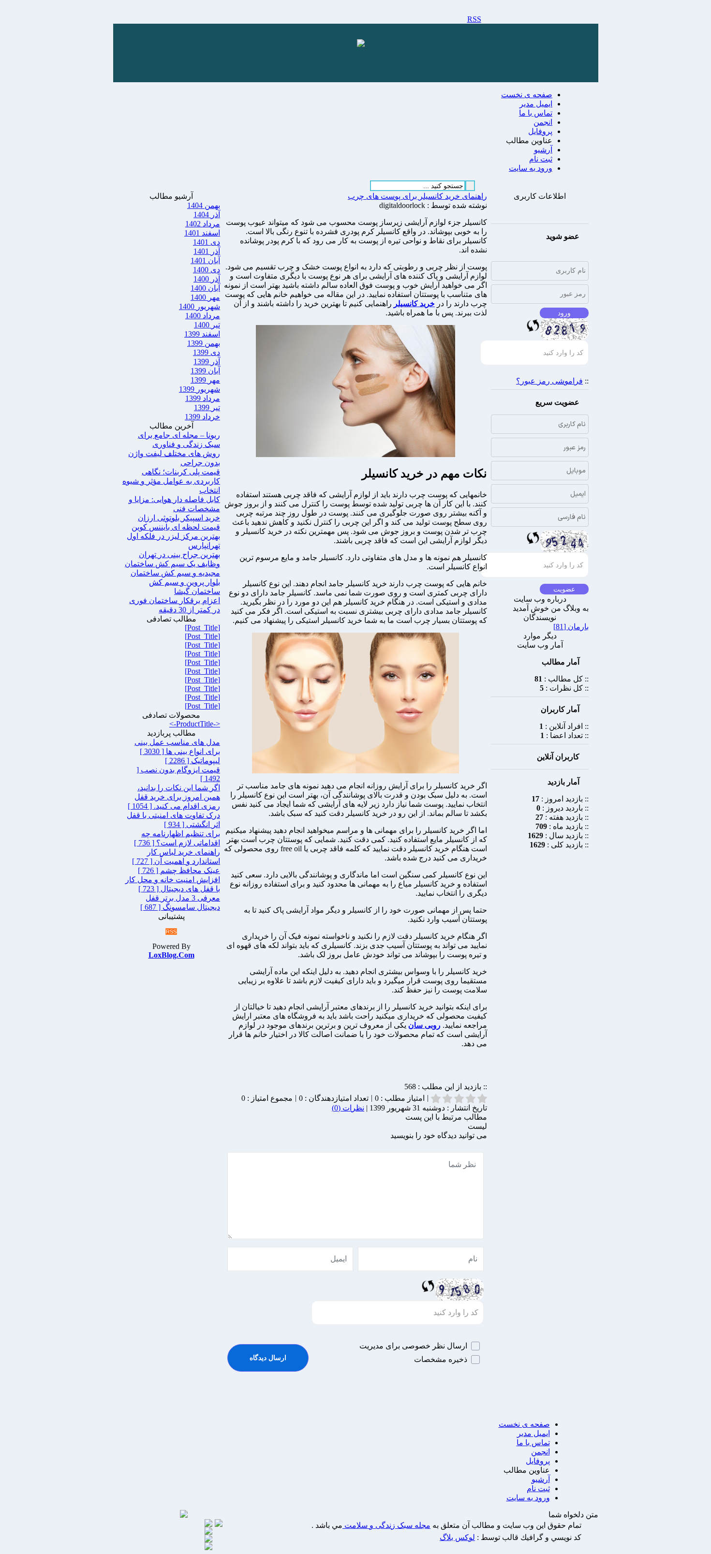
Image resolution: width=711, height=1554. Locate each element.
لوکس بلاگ (457, 1537)
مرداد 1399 (202, 398)
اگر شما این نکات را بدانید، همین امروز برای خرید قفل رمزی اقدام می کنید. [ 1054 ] (174, 797)
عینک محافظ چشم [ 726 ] (179, 870)
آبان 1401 (205, 260)
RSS (474, 19)
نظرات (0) (348, 1108)
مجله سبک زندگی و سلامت (386, 1525)
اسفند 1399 (202, 334)
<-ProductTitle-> (194, 724)
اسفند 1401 (202, 233)
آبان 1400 (205, 288)
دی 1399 (206, 352)
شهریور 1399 (199, 389)
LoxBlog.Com (171, 955)
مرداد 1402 (202, 224)
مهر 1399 (205, 380)
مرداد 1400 (202, 315)
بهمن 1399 (203, 343)
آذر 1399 (206, 361)
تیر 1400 (207, 325)
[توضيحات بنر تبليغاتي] (361, 44)
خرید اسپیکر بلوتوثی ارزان (179, 518)
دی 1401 (206, 242)
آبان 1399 (205, 371)
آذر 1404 (206, 214)
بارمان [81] (571, 626)
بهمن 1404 (203, 205)
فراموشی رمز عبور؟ (549, 381)
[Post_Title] (202, 627)
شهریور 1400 (199, 306)
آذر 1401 (206, 251)
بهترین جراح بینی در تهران (179, 554)
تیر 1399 (207, 407)
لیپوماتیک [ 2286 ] (192, 760)
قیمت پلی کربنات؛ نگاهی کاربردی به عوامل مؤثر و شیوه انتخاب (171, 481)
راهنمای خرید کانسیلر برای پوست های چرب (417, 196)
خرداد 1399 (202, 417)
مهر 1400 (205, 297)
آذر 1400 (206, 279)
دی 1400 (206, 270)
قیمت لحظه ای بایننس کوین (176, 527)
